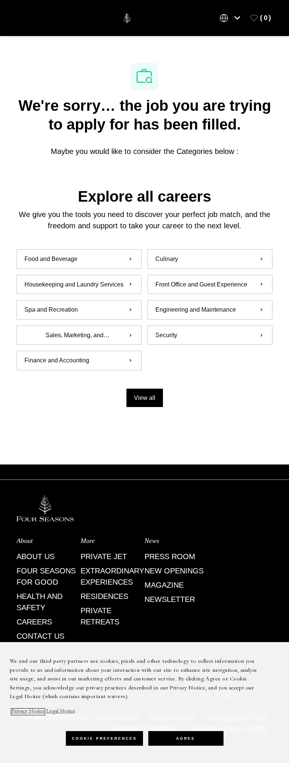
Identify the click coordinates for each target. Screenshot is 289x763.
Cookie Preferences (104, 738)
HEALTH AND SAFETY (39, 602)
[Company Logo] (127, 17)
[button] (144, 397)
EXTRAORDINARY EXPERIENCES (112, 576)
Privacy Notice (28, 712)
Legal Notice (60, 712)
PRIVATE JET (104, 556)
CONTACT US (40, 636)
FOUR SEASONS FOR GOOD (46, 576)
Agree (185, 738)
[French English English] (231, 18)
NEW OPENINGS (174, 571)
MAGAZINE (164, 585)
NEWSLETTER (169, 599)
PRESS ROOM (169, 556)
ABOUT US (36, 556)
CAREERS (34, 622)
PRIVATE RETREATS (100, 616)
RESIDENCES (104, 596)
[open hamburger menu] (26, 18)
